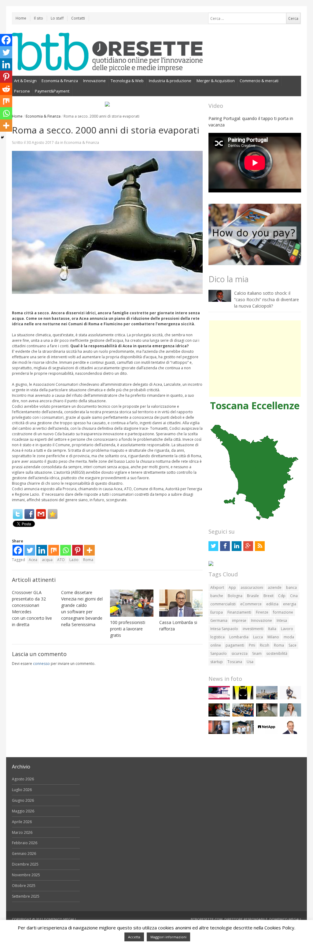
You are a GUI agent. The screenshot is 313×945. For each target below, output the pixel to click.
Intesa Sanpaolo (224, 628)
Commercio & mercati (259, 80)
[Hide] (2, 137)
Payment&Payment (52, 91)
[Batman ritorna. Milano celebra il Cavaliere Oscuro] (243, 698)
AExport (217, 587)
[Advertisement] (255, 358)
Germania (218, 620)
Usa (250, 661)
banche (216, 595)
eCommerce (251, 604)
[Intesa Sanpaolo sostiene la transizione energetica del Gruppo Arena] (219, 732)
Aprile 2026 (22, 821)
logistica (217, 637)
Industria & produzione (170, 80)
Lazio (74, 559)
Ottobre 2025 (23, 885)
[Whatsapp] (65, 550)
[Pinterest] (77, 550)
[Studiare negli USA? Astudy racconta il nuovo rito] (243, 715)
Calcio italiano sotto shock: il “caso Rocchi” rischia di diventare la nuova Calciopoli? (266, 299)
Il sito (38, 18)
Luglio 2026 (22, 789)
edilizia (272, 604)
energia (289, 604)
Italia (272, 628)
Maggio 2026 (23, 811)
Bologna (235, 595)
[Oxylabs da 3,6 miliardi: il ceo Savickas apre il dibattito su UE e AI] (267, 715)
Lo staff (57, 18)
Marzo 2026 (22, 832)
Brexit (268, 595)
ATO (61, 559)
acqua (47, 559)
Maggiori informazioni (168, 937)
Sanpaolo (218, 653)
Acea (33, 559)
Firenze (262, 612)
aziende (275, 587)
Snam (257, 653)
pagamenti (235, 645)
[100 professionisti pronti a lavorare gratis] (131, 602)
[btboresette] (107, 66)
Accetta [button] (134, 937)
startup (216, 661)
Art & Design (25, 80)
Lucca (258, 637)
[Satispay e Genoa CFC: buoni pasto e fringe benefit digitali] (290, 715)
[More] (89, 550)
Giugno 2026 (23, 800)
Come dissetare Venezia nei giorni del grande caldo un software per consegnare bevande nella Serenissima (82, 608)
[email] (41, 514)
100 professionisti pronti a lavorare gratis (127, 628)
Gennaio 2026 (24, 853)
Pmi (252, 645)
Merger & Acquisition (216, 80)
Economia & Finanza (60, 80)
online (215, 645)
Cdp (281, 595)
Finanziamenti (239, 612)
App (232, 587)
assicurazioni (252, 587)
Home (21, 18)
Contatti (78, 18)
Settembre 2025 (25, 896)
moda (289, 637)
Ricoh (264, 645)
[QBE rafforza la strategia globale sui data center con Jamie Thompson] (290, 732)
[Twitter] (18, 514)
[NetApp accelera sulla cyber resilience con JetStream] (267, 732)
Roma (88, 559)
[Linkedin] (41, 550)
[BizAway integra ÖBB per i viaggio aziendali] (219, 715)
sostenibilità (276, 653)
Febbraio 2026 (24, 842)
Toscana (234, 661)
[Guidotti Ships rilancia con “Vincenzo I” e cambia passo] (267, 698)
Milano (273, 637)
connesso (41, 663)
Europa (216, 612)
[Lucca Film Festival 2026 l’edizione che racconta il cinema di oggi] (219, 698)
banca (291, 587)
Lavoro (287, 628)
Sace (292, 645)
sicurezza (239, 653)
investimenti (253, 628)
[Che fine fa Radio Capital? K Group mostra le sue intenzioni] (290, 698)
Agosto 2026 (23, 779)
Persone (22, 91)
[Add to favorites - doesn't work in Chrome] (52, 514)
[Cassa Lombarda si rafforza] (181, 602)
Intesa (282, 620)
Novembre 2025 (26, 875)
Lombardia (239, 637)
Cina (294, 595)
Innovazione (94, 80)
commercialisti (223, 604)
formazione (283, 612)
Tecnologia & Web (127, 80)
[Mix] (53, 550)
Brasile (253, 595)
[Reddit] (6, 89)
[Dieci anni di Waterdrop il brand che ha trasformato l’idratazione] (243, 732)
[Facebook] (29, 514)
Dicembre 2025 (25, 864)
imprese (239, 620)
